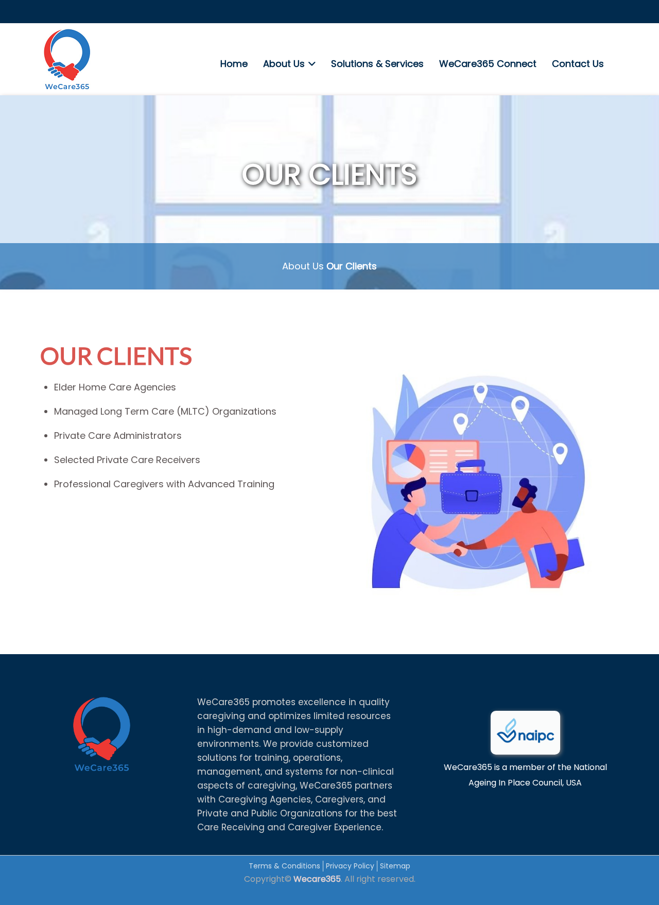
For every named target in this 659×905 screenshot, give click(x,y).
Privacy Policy (350, 866)
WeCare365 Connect (487, 63)
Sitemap (395, 866)
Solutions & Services (377, 63)
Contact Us (578, 63)
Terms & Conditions (284, 866)
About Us (284, 63)
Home (234, 63)
